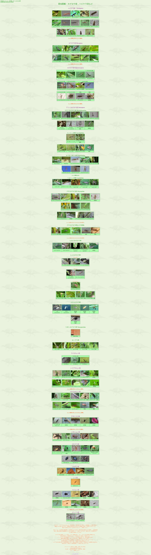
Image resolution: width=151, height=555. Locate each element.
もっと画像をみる (75, 175)
